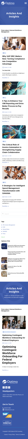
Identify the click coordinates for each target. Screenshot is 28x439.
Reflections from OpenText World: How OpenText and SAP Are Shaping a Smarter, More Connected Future (16, 260)
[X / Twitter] (9, 387)
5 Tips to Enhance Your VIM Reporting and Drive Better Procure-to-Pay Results (13, 105)
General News (6, 229)
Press (4, 233)
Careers (6, 434)
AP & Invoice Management (9, 225)
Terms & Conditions (20, 434)
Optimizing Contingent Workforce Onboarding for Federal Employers (13, 337)
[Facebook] (4, 387)
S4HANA (5, 231)
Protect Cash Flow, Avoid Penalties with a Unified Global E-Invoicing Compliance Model (16, 253)
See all (3, 237)
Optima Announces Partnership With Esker (16, 274)
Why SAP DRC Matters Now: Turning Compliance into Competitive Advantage (13, 60)
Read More (5, 77)
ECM (4, 227)
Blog (5, 97)
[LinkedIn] (6, 387)
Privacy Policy (11, 434)
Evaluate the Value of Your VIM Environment (14, 267)
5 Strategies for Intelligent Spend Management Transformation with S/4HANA (13, 189)
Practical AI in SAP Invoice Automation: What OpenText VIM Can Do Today (16, 246)
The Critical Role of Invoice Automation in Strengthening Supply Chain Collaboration (11, 148)
